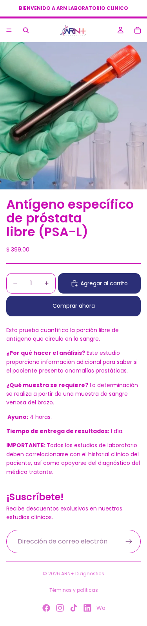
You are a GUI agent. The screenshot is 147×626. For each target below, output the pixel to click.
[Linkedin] (87, 608)
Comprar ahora (74, 306)
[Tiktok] (73, 608)
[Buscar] (25, 30)
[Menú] (9, 30)
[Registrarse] (129, 541)
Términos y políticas (73, 590)
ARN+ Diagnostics (82, 573)
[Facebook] (46, 608)
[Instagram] (60, 608)
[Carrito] (137, 30)
